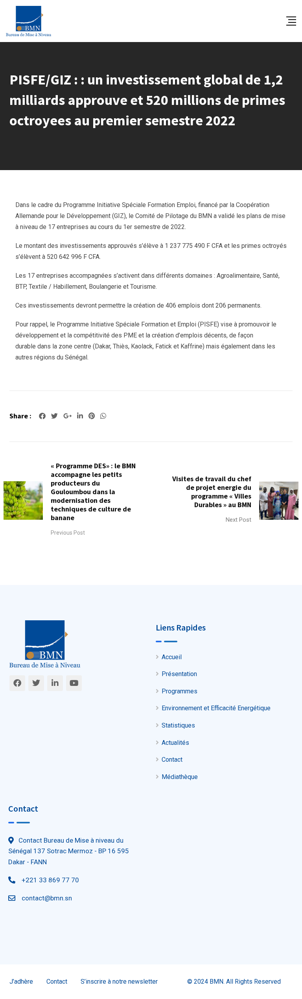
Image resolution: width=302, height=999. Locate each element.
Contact (172, 759)
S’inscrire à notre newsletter (119, 981)
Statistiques (178, 725)
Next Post (238, 519)
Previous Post (68, 533)
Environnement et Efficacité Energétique (216, 708)
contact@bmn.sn (47, 898)
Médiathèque (180, 777)
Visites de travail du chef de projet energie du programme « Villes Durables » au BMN (211, 491)
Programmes (179, 691)
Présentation (179, 674)
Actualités (175, 742)
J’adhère (21, 981)
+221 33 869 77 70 (50, 880)
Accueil (172, 657)
